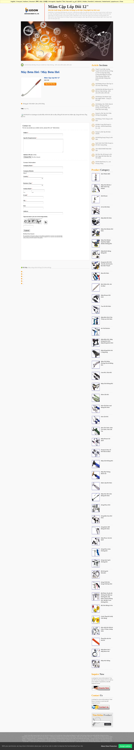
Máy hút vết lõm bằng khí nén (106, 494)
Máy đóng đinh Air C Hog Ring (107, 351)
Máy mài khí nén (106, 218)
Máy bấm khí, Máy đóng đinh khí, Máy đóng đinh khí (107, 341)
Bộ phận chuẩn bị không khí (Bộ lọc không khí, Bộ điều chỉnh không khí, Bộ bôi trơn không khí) (107, 597)
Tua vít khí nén (106, 306)
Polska (85, 1)
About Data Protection (109, 746)
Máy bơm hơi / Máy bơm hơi (105, 650)
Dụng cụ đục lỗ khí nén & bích (106, 450)
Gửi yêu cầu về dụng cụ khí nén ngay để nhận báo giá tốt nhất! (103, 156)
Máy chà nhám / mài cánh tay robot (106, 186)
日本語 (45, 1)
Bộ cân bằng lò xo (107, 605)
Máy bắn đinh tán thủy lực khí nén (106, 318)
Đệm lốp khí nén (106, 483)
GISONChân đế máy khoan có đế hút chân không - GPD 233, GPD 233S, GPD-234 (48, 65)
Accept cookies (125, 746)
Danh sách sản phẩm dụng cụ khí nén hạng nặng (104, 144)
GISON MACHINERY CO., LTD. (31, 14)
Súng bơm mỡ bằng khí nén (105, 528)
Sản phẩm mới (105, 174)
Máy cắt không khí (107, 383)
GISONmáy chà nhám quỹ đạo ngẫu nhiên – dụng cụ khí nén (103, 98)
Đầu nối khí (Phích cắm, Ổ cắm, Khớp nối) (107, 629)
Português (52, 1)
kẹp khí (26, 108)
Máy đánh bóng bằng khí (106, 252)
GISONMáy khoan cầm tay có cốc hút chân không (104, 84)
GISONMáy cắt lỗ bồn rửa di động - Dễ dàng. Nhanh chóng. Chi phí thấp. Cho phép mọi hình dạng (104, 106)
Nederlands (106, 1)
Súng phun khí (105, 505)
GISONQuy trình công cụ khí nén (36, 740)
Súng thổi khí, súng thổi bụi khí (106, 583)
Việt (41, 1)
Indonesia (98, 1)
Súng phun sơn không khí (106, 550)
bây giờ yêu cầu (50, 84)
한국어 (80, 1)
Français (19, 1)
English (13, 1)
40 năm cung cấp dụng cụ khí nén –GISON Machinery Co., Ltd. (103, 126)
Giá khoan (104, 196)
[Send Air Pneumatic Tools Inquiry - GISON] (101, 707)
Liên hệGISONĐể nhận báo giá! (66, 741)
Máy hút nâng (105, 660)
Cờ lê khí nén (105, 207)
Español (58, 1)
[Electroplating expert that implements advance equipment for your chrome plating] (101, 688)
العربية (74, 1)
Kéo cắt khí (104, 416)
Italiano (25, 1)
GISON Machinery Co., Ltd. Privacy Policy (103, 162)
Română (91, 1)
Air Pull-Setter (105, 328)
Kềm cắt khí (105, 394)
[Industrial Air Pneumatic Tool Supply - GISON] (31, 10)
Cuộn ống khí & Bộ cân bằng (107, 617)
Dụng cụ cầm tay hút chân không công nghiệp (103, 114)
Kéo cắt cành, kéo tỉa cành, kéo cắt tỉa (107, 429)
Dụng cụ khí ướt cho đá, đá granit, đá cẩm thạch (107, 264)
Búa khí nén (105, 273)
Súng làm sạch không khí (105, 561)
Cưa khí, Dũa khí (106, 372)
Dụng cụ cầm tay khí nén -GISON (90, 740)
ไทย (64, 1)
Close (121, 1)
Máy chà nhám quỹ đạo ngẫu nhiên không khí (106, 241)
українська (115, 1)
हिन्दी (37, 1)
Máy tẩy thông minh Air (105, 472)
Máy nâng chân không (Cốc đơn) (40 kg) (39, 267)
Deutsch (32, 1)
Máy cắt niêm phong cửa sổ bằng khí (107, 363)
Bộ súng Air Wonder (104, 572)
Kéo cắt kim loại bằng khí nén (106, 406)
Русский (69, 1)
